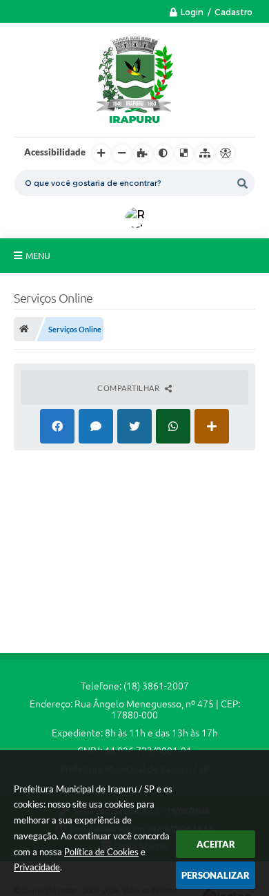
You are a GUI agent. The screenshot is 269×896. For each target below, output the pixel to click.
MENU (38, 255)
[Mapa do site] (205, 153)
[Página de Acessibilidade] (226, 153)
